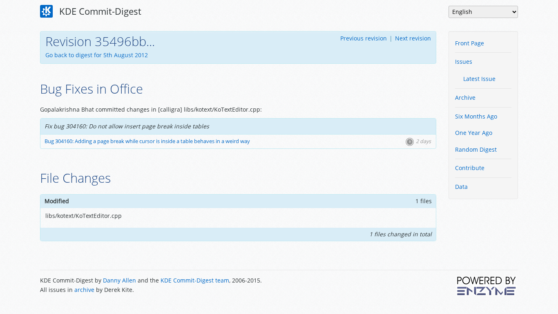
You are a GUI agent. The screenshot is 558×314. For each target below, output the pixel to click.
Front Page (469, 43)
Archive (465, 97)
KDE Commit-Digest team (195, 280)
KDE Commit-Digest (99, 11)
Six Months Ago (476, 116)
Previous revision (363, 38)
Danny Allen (119, 280)
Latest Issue (479, 79)
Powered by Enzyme (487, 285)
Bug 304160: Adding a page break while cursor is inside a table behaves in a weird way (147, 141)
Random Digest (476, 149)
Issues (463, 61)
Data (461, 187)
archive (84, 290)
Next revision (413, 38)
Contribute (469, 168)
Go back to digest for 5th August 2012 (96, 55)
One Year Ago (473, 133)
